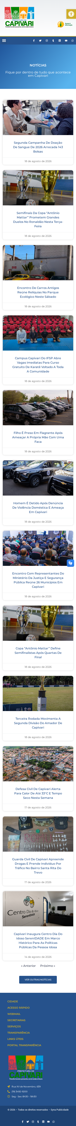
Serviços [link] (14, 1026)
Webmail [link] (13, 1014)
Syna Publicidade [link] (60, 1109)
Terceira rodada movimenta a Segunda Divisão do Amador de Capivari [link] (38, 723)
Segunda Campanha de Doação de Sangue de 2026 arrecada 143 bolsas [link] (38, 147)
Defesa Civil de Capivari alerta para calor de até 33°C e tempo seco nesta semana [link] (38, 793)
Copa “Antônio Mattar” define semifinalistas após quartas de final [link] (38, 653)
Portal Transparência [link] (24, 1045)
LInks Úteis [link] (15, 1039)
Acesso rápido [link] (18, 1007)
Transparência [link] (18, 1032)
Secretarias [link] (16, 1020)
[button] (4, 41)
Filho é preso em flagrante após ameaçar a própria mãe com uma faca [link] (38, 437)
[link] (71, 14)
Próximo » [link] (47, 966)
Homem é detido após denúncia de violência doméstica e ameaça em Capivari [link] (38, 507)
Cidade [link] (12, 1001)
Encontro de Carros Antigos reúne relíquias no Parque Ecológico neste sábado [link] (38, 292)
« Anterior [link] (28, 966)
